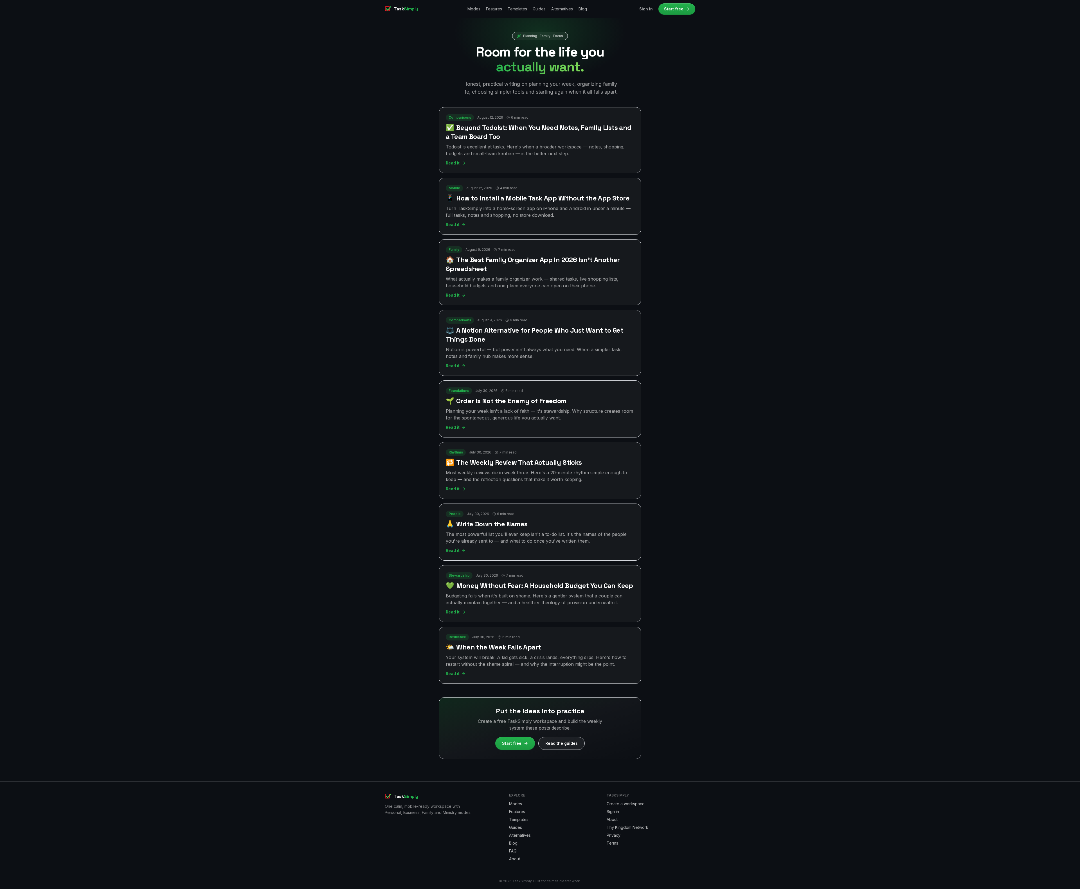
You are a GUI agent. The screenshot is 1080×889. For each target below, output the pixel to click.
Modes (473, 8)
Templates (517, 8)
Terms (612, 843)
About (514, 858)
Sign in (646, 8)
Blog (583, 8)
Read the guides (561, 743)
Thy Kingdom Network (627, 827)
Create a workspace (626, 803)
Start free (673, 8)
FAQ (513, 851)
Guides (539, 8)
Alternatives (562, 8)
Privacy (613, 835)
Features (494, 8)
